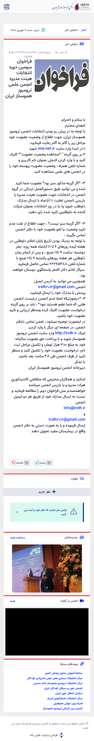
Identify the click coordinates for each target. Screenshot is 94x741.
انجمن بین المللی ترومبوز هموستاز (62, 708)
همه (12, 601)
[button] (51, 588)
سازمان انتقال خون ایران (68, 693)
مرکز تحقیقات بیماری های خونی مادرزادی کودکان (54, 678)
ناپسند (21, 462)
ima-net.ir (46, 149)
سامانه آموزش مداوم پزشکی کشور (63, 673)
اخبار (84, 30)
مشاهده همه (17, 538)
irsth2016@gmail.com (56, 287)
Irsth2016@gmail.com (67, 420)
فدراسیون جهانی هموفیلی (67, 703)
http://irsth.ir (66, 333)
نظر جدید (44, 492)
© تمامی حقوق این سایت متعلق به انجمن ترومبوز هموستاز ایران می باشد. (49, 725)
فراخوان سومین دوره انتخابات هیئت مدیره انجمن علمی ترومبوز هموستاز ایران (18, 79)
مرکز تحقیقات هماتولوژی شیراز (64, 698)
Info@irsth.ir (74, 408)
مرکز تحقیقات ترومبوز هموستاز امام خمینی (57, 683)
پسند (45, 462)
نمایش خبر (71, 30)
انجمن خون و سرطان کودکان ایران (63, 688)
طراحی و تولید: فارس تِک (44, 735)
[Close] (17, 512)
